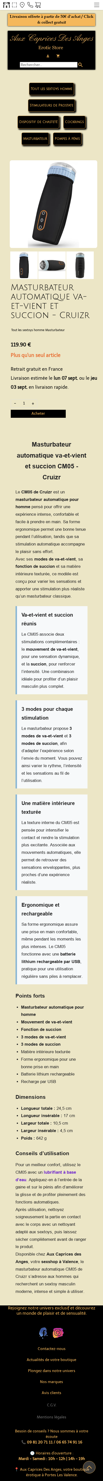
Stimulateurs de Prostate (51, 105)
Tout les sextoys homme (51, 89)
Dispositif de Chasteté (38, 122)
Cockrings (74, 122)
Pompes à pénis (67, 139)
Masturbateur (35, 139)
